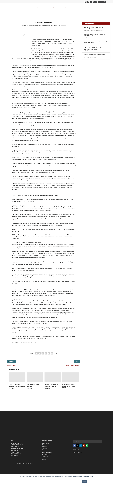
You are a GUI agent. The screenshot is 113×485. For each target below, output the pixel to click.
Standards (80, 7)
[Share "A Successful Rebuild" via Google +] (42, 353)
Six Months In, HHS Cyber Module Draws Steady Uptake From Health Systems (95, 48)
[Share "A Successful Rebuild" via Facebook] (36, 353)
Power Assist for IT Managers (33, 385)
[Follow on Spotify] (87, 445)
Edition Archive (100, 7)
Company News (93, 57)
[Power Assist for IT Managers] (35, 377)
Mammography (46, 25)
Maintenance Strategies (49, 7)
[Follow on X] (77, 445)
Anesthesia (32, 25)
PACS (51, 25)
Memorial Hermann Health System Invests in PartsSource (94, 55)
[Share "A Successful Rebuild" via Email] (48, 353)
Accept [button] (84, 481)
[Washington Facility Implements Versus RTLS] (70, 377)
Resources (89, 7)
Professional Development (66, 7)
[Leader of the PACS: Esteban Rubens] (53, 377)
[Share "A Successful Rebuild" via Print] (51, 353)
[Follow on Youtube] (84, 445)
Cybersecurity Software (94, 43)
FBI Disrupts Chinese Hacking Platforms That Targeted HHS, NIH (94, 35)
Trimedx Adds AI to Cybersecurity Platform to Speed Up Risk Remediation (96, 41)
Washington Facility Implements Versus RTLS (69, 386)
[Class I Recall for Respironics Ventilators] (17, 377)
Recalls (55, 25)
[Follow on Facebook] (74, 445)
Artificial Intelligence (94, 30)
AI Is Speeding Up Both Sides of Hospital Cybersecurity (93, 28)
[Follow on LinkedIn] (80, 445)
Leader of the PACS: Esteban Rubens (51, 385)
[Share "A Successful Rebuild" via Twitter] (39, 353)
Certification (92, 37)
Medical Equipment (34, 7)
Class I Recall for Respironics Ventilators (17, 385)
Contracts (38, 25)
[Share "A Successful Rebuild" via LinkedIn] (45, 353)
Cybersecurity (101, 30)
